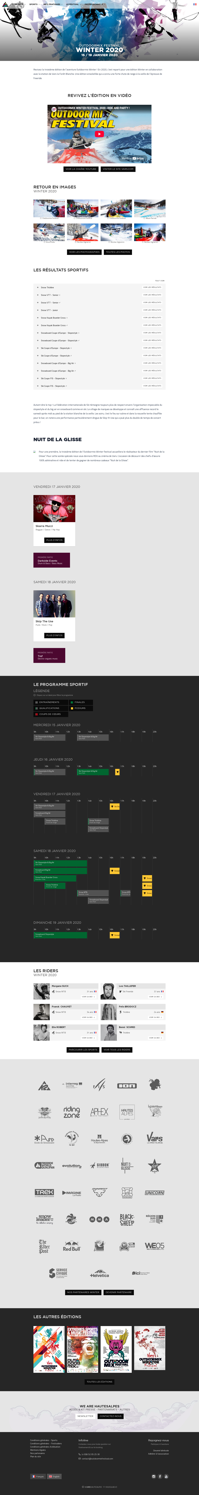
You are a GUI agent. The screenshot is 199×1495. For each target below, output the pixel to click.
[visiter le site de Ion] (127, 1085)
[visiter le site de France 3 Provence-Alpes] (141, 1273)
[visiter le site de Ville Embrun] (99, 1246)
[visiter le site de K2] (44, 1085)
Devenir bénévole (161, 1450)
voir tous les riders (117, 1050)
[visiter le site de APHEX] (99, 1112)
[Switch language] (195, 4)
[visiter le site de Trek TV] (44, 1193)
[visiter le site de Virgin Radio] (154, 1166)
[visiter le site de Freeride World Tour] (44, 1166)
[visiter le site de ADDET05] (127, 1112)
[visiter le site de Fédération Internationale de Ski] (99, 1085)
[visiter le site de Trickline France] (127, 1139)
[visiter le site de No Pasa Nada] (127, 1193)
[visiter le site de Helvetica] (99, 1273)
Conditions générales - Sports (43, 1440)
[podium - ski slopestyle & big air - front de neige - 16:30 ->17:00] (117, 772)
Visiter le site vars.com (118, 169)
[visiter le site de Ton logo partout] (127, 1246)
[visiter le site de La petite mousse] (154, 1112)
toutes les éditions (99, 1382)
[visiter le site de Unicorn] (154, 1193)
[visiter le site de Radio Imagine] (72, 1193)
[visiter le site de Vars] (154, 1139)
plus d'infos (54, 540)
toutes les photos (118, 252)
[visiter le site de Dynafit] (99, 1193)
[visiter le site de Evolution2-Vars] (72, 1166)
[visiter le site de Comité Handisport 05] (72, 1219)
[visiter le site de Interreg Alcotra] (72, 1085)
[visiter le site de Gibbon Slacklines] (99, 1166)
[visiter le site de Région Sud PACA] (154, 1219)
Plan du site (35, 1456)
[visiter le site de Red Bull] (72, 1246)
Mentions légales (38, 1450)
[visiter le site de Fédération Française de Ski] (72, 1139)
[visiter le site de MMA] (99, 1219)
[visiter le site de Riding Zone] (72, 1112)
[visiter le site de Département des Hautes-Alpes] (99, 1139)
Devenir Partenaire (119, 1292)
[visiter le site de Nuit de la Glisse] (127, 1166)
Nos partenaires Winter (83, 1292)
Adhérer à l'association (158, 1453)
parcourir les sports (83, 1050)
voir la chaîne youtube (81, 169)
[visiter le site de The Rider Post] (44, 1246)
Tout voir (159, 281)
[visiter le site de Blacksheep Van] (127, 1219)
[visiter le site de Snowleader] (44, 1219)
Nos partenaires (37, 1453)
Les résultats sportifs (60, 270)
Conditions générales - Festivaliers (46, 1443)
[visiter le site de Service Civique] (58, 1273)
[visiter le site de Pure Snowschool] (44, 1139)
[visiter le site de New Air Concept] (44, 1112)
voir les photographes (84, 252)
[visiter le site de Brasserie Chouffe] (154, 1085)
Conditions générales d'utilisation (45, 1446)
